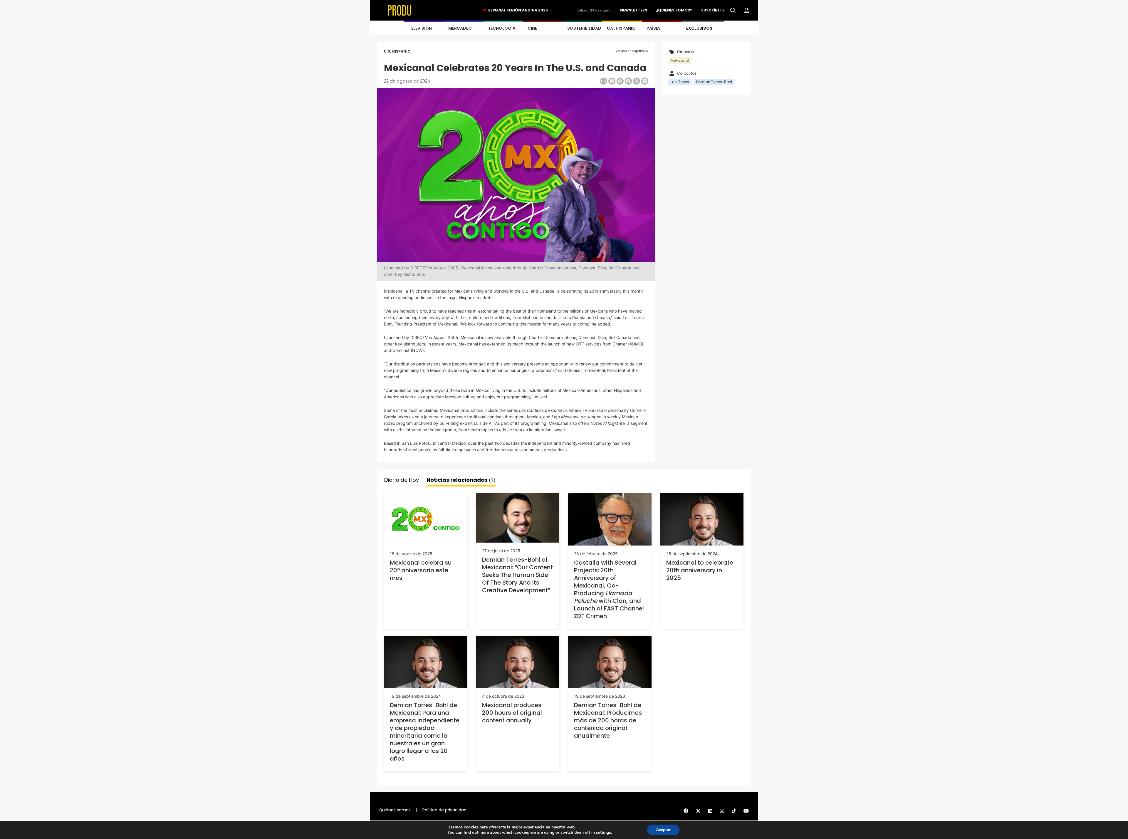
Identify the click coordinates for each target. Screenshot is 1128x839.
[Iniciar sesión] (746, 11)
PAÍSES (654, 28)
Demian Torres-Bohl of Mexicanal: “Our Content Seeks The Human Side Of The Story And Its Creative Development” (517, 575)
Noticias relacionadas (461, 480)
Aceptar (663, 830)
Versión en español (630, 51)
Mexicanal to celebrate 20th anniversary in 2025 (699, 570)
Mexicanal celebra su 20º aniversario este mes (421, 570)
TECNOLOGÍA (502, 28)
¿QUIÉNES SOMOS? (674, 10)
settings (603, 832)
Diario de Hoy (401, 480)
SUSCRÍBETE (712, 10)
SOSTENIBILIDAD (584, 28)
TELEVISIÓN (420, 28)
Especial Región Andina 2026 (518, 10)
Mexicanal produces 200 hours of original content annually (512, 712)
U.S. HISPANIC (621, 28)
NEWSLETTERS (633, 10)
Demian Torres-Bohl (714, 81)
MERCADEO (460, 28)
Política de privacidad (444, 810)
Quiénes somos (395, 810)
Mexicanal (680, 60)
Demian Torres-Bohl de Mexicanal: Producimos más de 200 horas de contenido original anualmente (608, 720)
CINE (532, 28)
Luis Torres (680, 81)
